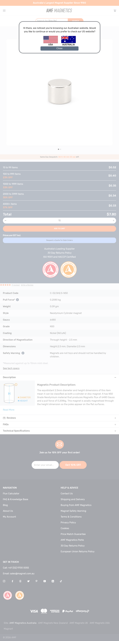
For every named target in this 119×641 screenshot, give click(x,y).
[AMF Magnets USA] (52, 45)
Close (59, 48)
